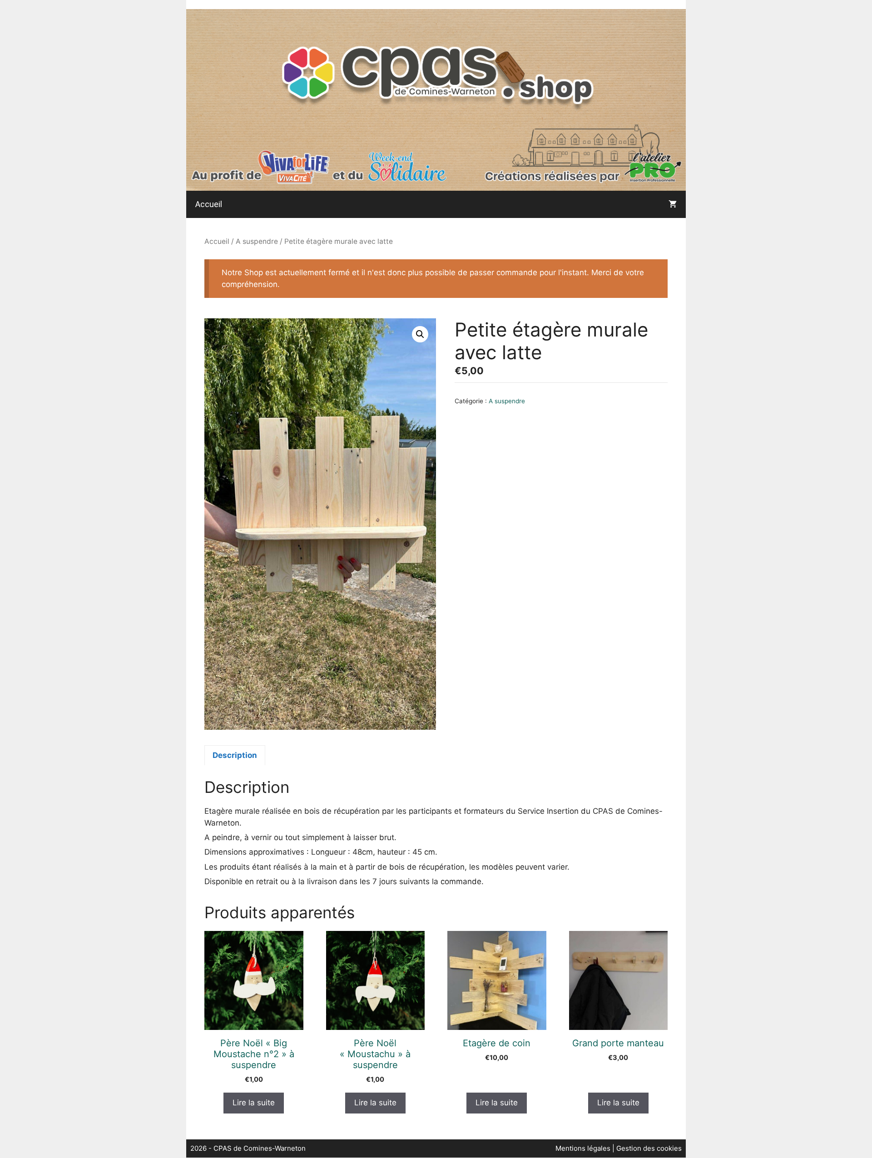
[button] (420, 334)
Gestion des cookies (649, 1148)
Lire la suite (254, 1102)
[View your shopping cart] (672, 204)
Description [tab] (235, 755)
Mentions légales (583, 1148)
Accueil (208, 204)
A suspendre (257, 241)
